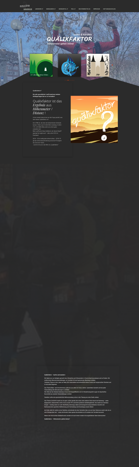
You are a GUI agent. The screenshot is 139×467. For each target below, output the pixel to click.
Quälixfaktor (28, 9)
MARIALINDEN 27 (51, 9)
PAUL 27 (73, 9)
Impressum (96, 9)
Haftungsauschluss (109, 9)
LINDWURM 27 (39, 9)
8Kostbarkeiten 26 (84, 9)
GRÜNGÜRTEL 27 (63, 9)
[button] (65, 80)
